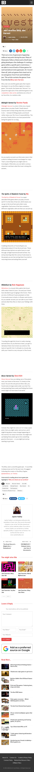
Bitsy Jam (8, 483)
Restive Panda (22, 103)
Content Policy (8, 760)
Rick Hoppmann (18, 285)
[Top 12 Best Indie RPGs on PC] (5, 728)
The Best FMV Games (16, 692)
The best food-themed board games (20, 706)
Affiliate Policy (17, 763)
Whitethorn (20, 490)
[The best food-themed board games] (5, 708)
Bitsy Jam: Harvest (17, 80)
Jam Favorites (5, 486)
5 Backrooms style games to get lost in (21, 671)
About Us (5, 757)
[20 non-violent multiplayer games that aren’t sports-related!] (5, 714)
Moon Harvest (23, 486)
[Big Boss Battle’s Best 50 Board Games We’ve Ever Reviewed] (5, 680)
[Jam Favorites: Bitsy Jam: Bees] (25, 583)
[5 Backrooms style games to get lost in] (5, 673)
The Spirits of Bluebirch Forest (8, 490)
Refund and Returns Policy (22, 760)
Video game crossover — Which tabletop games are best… (19, 700)
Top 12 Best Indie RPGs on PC (18, 726)
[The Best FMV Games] (5, 694)
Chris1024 (18, 376)
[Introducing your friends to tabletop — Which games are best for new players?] (5, 742)
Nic (27, 194)
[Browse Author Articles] (17, 510)
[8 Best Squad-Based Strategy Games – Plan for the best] (5, 666)
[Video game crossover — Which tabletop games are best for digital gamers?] (5, 701)
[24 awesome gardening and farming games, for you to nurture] (5, 721)
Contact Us (13, 757)
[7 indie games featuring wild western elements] (5, 735)
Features (6, 26)
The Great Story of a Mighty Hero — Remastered (9, 546)
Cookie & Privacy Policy (25, 757)
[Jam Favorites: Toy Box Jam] (8, 583)
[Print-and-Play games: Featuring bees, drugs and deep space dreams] (5, 687)
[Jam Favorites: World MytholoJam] (25, 567)
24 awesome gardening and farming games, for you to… (20, 720)
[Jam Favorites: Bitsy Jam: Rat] (8, 567)
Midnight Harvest (14, 486)
